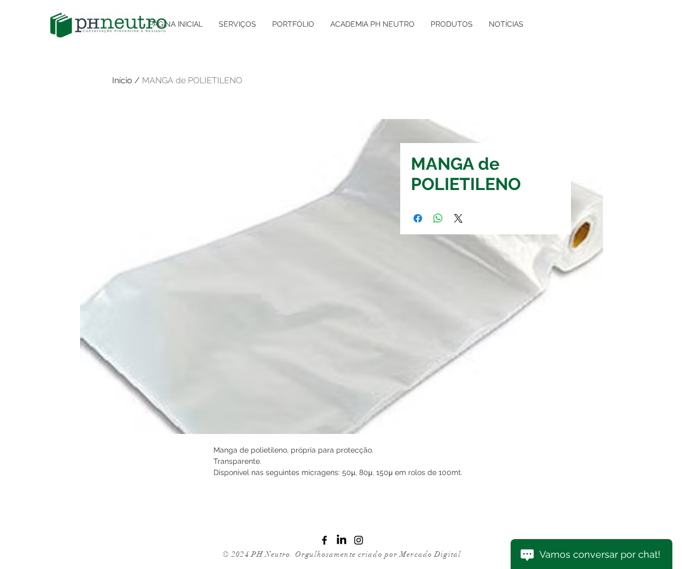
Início (122, 80)
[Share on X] (458, 218)
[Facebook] (324, 540)
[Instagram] (358, 540)
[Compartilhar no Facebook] (417, 218)
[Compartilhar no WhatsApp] (438, 218)
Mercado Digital (430, 554)
